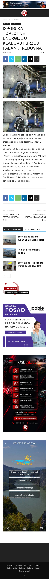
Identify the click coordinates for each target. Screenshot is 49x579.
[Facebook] (5, 59)
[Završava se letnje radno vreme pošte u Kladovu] (9, 266)
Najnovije (9, 565)
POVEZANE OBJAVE (13, 230)
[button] (4, 13)
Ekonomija (28, 565)
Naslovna (6, 19)
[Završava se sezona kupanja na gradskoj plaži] (9, 240)
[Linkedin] (24, 59)
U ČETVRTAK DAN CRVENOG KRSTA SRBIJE (11, 217)
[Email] (30, 59)
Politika (22, 568)
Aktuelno (15, 19)
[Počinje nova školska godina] (9, 253)
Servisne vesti (16, 24)
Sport (37, 568)
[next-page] (8, 276)
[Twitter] (11, 59)
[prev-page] (4, 276)
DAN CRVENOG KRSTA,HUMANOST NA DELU (35, 217)
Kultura (30, 568)
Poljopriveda (12, 568)
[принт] (36, 59)
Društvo (19, 565)
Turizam (38, 565)
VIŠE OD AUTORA (32, 230)
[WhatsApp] (18, 59)
